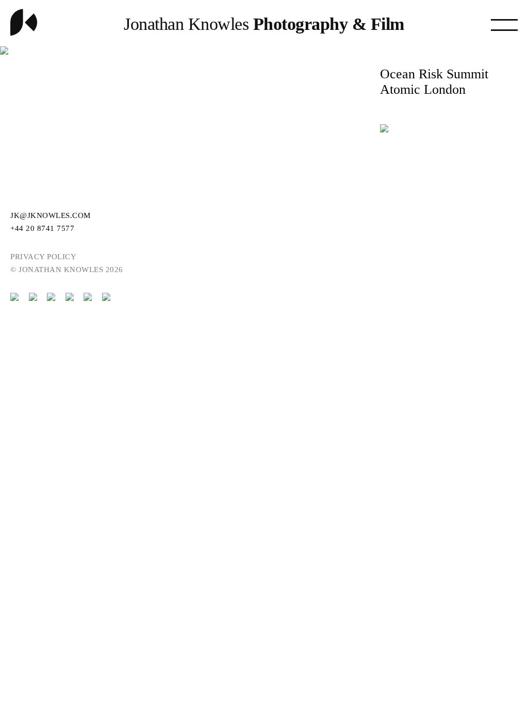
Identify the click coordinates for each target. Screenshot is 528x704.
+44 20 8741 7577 (42, 228)
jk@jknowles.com (50, 215)
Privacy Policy (43, 257)
